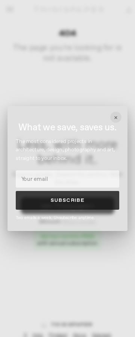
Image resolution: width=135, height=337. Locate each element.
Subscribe (68, 200)
